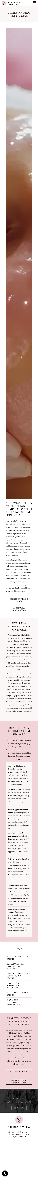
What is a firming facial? (15, 957)
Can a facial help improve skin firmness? (15, 966)
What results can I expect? (16, 993)
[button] (19, 957)
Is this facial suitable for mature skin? (13, 985)
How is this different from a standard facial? (15, 1002)
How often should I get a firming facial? (16, 975)
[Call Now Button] (5, 1173)
